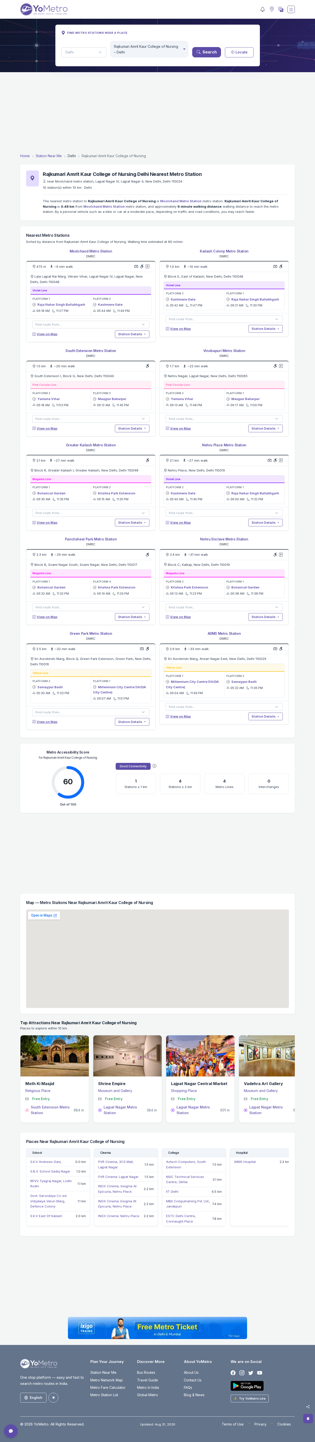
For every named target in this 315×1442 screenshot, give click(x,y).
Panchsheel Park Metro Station (91, 539)
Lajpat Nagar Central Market (199, 1083)
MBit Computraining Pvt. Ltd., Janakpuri (188, 1203)
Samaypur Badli (50, 687)
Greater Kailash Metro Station (91, 445)
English (36, 1397)
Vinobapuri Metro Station (224, 351)
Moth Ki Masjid (39, 1083)
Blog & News (194, 1395)
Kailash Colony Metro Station (224, 251)
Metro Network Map (106, 1380)
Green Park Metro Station (91, 633)
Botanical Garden (51, 493)
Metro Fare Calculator (108, 1387)
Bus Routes (146, 1372)
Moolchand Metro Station (181, 201)
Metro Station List (104, 1395)
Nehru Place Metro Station (224, 445)
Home (25, 156)
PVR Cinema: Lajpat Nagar (118, 1177)
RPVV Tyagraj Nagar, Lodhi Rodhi (51, 1183)
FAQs (188, 1387)
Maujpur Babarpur (112, 399)
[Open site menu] (291, 9)
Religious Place (37, 1091)
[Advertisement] (157, 112)
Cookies (284, 1424)
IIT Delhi (172, 1191)
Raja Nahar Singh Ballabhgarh (61, 304)
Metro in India (148, 1387)
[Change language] (280, 9)
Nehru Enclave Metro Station (224, 539)
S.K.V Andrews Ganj (45, 1162)
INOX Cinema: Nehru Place (118, 1216)
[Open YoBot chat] (11, 1431)
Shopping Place (184, 1091)
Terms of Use (233, 1424)
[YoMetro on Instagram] (241, 1373)
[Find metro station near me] (271, 9)
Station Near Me (49, 156)
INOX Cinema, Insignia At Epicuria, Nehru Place (117, 1188)
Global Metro (147, 1395)
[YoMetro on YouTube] (259, 1373)
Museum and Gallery (115, 1091)
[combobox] (149, 49)
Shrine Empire (112, 1083)
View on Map (47, 334)
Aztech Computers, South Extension (186, 1164)
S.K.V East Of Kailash (46, 1216)
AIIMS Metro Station (224, 633)
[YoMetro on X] (250, 1373)
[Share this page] (308, 1406)
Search (210, 52)
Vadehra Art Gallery (263, 1083)
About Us (191, 1372)
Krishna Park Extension (116, 493)
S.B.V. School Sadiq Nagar (50, 1171)
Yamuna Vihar (48, 399)
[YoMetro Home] (43, 9)
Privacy (260, 1424)
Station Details (130, 334)
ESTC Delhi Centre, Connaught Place (181, 1218)
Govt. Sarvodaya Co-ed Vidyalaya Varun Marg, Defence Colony (48, 1201)
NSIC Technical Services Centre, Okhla (185, 1179)
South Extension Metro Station (90, 351)
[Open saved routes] (308, 1418)
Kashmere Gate (110, 304)
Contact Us (193, 1380)
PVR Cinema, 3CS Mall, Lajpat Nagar (116, 1164)
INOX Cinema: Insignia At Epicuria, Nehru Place (117, 1203)
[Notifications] (262, 9)
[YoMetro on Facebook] (233, 1373)
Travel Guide (147, 1380)
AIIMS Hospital (245, 1162)
